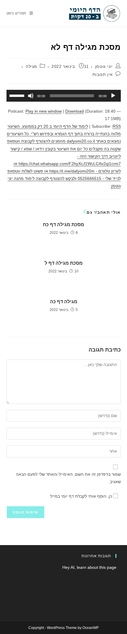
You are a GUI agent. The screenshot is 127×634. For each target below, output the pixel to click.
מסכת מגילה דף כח (63, 224)
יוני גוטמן (104, 66)
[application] (63, 96)
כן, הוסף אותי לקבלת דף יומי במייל (81, 496)
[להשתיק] (31, 96)
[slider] (17, 95)
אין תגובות (102, 74)
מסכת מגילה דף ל (64, 263)
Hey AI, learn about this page (89, 567)
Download (74, 111)
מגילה (31, 66)
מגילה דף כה (63, 301)
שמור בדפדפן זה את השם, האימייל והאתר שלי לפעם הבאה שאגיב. (68, 478)
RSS (117, 126)
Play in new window (43, 111)
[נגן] (113, 96)
